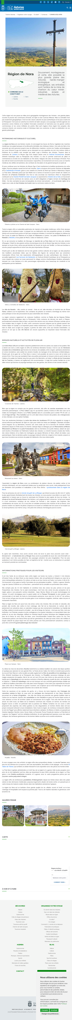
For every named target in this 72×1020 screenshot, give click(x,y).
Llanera (15, 96)
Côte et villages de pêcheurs (20, 917)
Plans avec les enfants (51, 963)
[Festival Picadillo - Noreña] (36, 815)
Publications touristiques (52, 927)
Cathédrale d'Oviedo (13, 170)
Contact (20, 971)
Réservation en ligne (52, 914)
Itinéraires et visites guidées (20, 963)
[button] (68, 2)
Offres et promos (52, 917)
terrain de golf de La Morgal (32, 493)
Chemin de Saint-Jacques (20, 927)
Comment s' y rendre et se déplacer (52, 924)
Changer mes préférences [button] (50, 1014)
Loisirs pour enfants (20, 960)
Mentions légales (17, 1009)
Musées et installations (20, 951)
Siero (26, 96)
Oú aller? (52, 919)
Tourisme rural (20, 922)
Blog (52, 945)
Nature (20, 909)
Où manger (51, 922)
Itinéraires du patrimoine (52, 941)
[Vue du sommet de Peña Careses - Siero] (13, 815)
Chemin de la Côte (54, 177)
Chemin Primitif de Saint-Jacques (24, 177)
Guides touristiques (52, 934)
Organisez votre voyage (52, 906)
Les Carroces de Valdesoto (25, 257)
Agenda (20, 945)
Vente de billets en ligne (52, 936)
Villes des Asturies (20, 919)
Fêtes (51, 955)
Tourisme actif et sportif (20, 924)
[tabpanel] (13, 816)
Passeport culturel (51, 939)
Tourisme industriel (20, 929)
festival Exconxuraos (56, 154)
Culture (20, 912)
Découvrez (20, 906)
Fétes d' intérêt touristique (51, 929)
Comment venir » (59, 882)
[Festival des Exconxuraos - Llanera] (59, 815)
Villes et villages (52, 960)
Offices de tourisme (52, 931)
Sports (20, 958)
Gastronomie (20, 914)
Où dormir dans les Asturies (52, 909)
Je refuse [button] (54, 1010)
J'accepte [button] (45, 1010)
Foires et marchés (20, 965)
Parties (20, 953)
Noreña (15, 99)
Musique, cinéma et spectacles (20, 955)
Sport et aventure (52, 958)
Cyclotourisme (52, 968)
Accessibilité (28, 1009)
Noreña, (12, 237)
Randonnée (51, 965)
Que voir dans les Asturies (52, 912)
